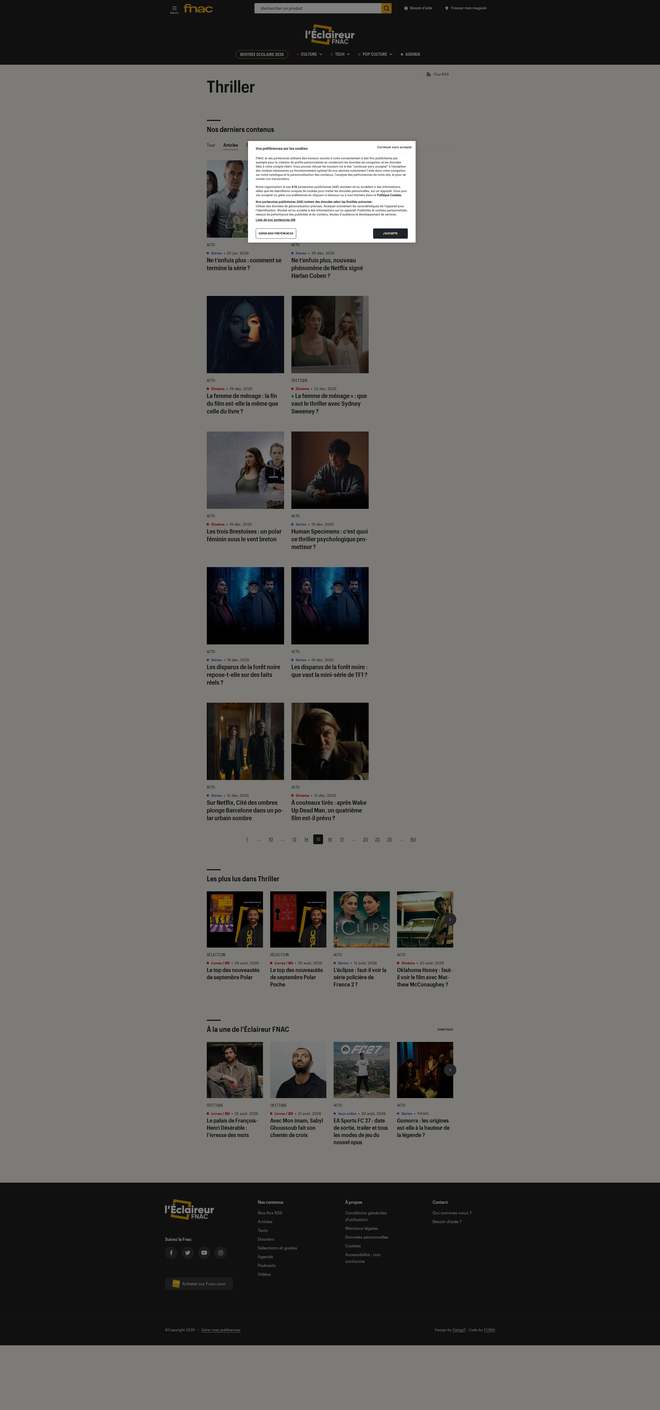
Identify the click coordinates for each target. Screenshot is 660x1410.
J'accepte (390, 233)
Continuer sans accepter (394, 147)
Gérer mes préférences (276, 233)
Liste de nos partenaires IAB (275, 220)
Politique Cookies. (389, 195)
